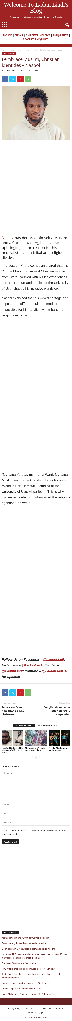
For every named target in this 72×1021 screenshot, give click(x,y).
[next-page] (38, 757)
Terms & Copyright (36, 1012)
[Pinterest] (20, 79)
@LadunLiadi (53, 659)
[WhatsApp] (28, 79)
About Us (28, 1008)
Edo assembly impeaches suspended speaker (24, 943)
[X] (12, 79)
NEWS (19, 35)
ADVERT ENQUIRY (36, 39)
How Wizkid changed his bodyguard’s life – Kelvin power (12, 750)
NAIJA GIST (60, 35)
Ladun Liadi (9, 70)
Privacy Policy (14, 1008)
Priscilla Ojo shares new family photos (59, 749)
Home (4, 50)
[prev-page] (34, 757)
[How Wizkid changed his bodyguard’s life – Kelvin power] (12, 738)
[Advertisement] (36, 164)
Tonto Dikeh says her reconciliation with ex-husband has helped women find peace (32, 976)
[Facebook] (5, 79)
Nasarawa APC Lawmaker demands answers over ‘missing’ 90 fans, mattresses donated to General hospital (35, 956)
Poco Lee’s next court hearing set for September (25, 983)
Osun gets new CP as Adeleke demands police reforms (28, 949)
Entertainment (15, 50)
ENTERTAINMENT (38, 35)
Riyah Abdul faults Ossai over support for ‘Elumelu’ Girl (28, 994)
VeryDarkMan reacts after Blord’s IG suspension (57, 711)
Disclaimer (59, 1008)
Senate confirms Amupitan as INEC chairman (13, 711)
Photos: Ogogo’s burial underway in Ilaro (35, 749)
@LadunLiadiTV (54, 671)
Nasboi (8, 237)
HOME (7, 35)
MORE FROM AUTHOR (47, 725)
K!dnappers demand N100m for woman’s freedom (26, 938)
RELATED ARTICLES (24, 725)
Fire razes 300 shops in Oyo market (19, 963)
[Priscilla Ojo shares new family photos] (59, 738)
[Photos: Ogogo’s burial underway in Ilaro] (36, 738)
